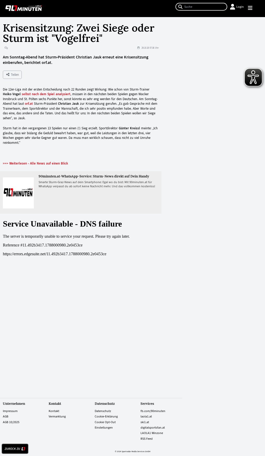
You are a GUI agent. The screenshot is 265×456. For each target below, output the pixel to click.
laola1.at (146, 416)
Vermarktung (57, 416)
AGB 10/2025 (11, 422)
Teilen (14, 75)
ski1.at (145, 422)
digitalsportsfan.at (153, 427)
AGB (5, 416)
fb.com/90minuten (153, 411)
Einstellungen (104, 427)
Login (240, 7)
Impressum (10, 411)
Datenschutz (103, 411)
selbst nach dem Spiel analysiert (46, 94)
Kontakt (54, 411)
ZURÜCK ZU (12, 449)
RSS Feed (147, 438)
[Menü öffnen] (252, 8)
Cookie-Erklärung (106, 416)
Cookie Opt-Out (105, 422)
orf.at (29, 104)
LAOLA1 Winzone (152, 433)
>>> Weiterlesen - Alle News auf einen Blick (35, 163)
